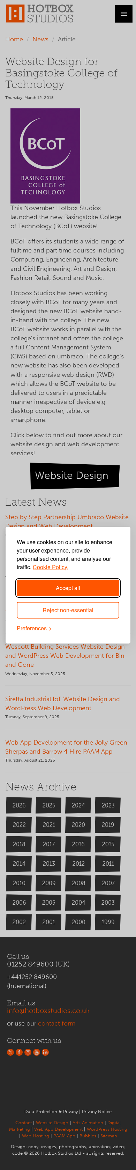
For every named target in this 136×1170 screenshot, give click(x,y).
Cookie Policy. (50, 567)
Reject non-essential (68, 610)
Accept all (68, 588)
